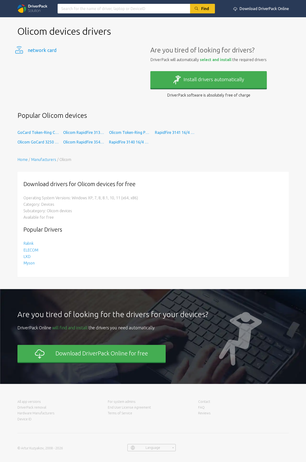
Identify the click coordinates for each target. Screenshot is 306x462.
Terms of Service (120, 413)
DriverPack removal (31, 407)
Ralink (28, 243)
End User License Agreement (129, 407)
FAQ (201, 407)
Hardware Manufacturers (36, 413)
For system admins (122, 402)
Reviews (204, 413)
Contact (204, 402)
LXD (27, 256)
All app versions (29, 402)
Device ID (24, 419)
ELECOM (30, 250)
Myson (29, 263)
